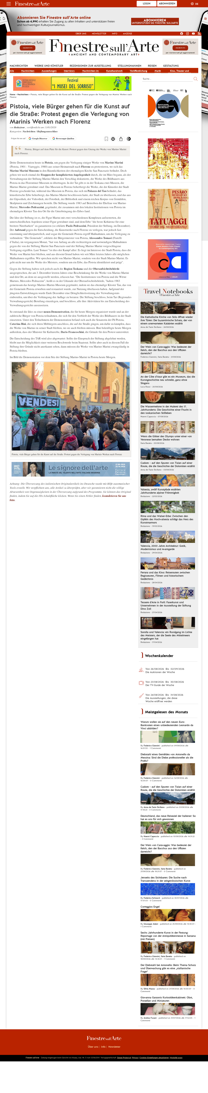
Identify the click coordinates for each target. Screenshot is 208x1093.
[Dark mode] (129, 140)
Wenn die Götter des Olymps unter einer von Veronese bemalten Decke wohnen (166, 438)
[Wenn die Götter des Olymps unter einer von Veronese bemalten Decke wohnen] (168, 427)
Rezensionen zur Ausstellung (90, 65)
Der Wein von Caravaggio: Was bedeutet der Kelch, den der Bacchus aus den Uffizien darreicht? (166, 350)
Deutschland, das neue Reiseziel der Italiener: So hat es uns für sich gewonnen (168, 817)
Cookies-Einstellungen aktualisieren (154, 1058)
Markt (158, 70)
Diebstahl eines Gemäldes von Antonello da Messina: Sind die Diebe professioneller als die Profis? (167, 757)
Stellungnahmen (129, 65)
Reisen (152, 65)
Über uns (81, 33)
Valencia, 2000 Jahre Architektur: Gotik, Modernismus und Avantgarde (163, 547)
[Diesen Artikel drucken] (113, 139)
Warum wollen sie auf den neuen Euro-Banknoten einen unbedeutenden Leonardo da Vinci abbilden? (167, 725)
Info (114, 33)
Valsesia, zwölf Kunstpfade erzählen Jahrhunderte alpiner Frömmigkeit (161, 491)
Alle (12, 70)
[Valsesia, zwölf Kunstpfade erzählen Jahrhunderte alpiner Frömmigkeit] (168, 480)
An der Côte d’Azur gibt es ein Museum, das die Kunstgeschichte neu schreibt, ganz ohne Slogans (168, 380)
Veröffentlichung (138, 70)
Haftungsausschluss (47, 131)
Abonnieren (167, 3)
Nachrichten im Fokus (90, 71)
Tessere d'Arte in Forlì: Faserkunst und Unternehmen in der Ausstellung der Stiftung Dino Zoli (166, 605)
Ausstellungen (49, 70)
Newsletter (99, 33)
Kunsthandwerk (114, 70)
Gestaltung (171, 65)
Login (146, 3)
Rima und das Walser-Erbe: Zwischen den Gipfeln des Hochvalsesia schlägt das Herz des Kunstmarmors (167, 519)
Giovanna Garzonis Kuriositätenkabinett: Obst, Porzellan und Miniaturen (167, 999)
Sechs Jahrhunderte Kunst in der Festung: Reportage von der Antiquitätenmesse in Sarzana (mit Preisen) (168, 936)
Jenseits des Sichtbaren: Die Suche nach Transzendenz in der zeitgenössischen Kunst (165, 879)
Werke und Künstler (48, 65)
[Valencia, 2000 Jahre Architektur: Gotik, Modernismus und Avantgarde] (168, 537)
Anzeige (127, 33)
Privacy (135, 1058)
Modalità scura (176, 1058)
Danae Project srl (124, 1058)
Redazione (20, 127)
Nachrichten (19, 65)
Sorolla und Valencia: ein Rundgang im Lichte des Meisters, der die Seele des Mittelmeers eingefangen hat (166, 635)
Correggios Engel (150, 906)
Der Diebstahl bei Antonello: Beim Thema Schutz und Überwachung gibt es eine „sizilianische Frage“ (168, 968)
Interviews (69, 70)
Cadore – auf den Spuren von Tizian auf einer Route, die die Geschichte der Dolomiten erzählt (168, 464)
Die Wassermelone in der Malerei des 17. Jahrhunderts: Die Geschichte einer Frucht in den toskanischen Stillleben (166, 410)
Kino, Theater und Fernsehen (179, 71)
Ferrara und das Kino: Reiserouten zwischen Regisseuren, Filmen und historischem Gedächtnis (165, 576)
